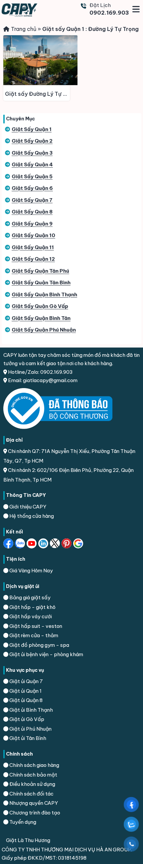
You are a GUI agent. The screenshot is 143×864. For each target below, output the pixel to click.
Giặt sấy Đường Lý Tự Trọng (37, 93)
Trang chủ (23, 29)
